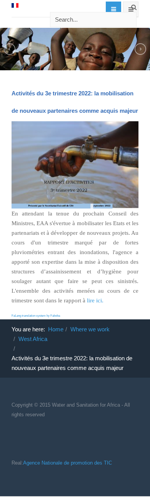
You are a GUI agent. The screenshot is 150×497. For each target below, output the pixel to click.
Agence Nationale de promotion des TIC (67, 463)
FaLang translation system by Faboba (36, 315)
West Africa (32, 339)
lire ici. (95, 300)
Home (55, 329)
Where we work (90, 329)
